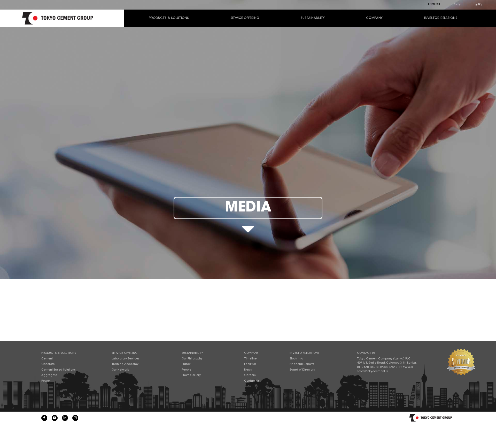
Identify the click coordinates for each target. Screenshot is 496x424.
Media (248, 208)
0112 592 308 (404, 367)
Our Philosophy (192, 358)
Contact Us (251, 381)
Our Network (120, 369)
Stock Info (296, 358)
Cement (47, 358)
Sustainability (313, 18)
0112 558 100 (365, 367)
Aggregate (49, 375)
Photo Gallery (191, 375)
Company (374, 18)
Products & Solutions (169, 18)
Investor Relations (440, 18)
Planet (186, 364)
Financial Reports (302, 364)
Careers (249, 375)
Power (45, 381)
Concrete (48, 364)
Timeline (250, 358)
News (248, 369)
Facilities (250, 364)
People (186, 369)
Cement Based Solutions (58, 369)
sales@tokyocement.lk (372, 371)
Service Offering (244, 18)
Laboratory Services (125, 358)
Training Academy (125, 364)
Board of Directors (302, 369)
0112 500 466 (384, 367)
